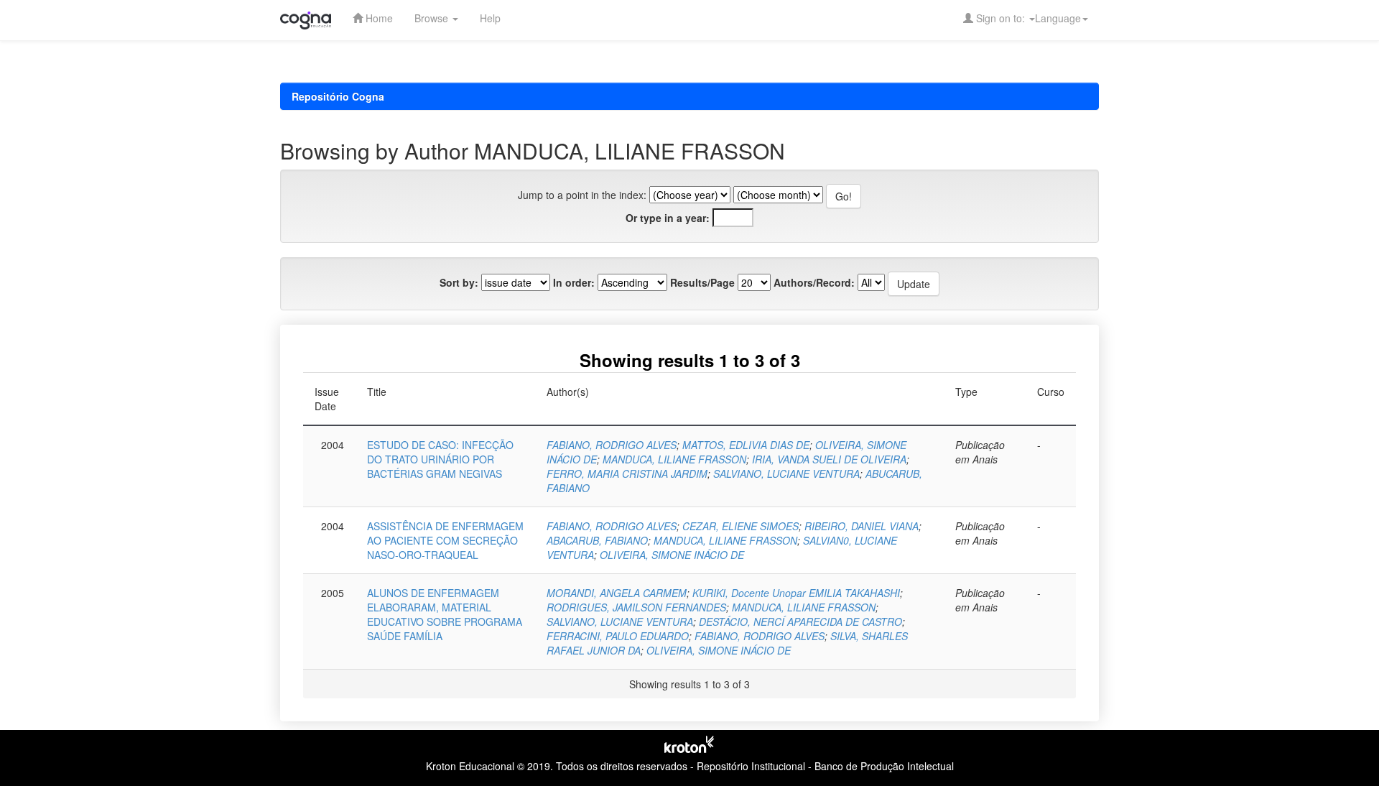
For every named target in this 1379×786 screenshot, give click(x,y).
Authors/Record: (814, 282)
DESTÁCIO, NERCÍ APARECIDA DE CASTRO (800, 621)
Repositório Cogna (338, 96)
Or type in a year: (668, 218)
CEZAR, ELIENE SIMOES (740, 526)
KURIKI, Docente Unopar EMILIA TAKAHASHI (796, 593)
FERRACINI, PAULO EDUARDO (618, 636)
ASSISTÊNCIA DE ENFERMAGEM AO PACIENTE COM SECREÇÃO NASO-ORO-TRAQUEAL (445, 540)
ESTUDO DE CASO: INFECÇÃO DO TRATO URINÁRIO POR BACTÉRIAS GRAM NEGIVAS (440, 459)
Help (490, 18)
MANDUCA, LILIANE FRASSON (674, 459)
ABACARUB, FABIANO (597, 540)
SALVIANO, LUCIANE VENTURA (786, 473)
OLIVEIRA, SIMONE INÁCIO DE (672, 554)
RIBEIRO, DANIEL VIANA (861, 526)
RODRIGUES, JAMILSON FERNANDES (636, 607)
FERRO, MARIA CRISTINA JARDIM (627, 473)
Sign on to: (1000, 18)
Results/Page (702, 282)
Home (378, 18)
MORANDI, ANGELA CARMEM (617, 593)
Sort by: (459, 282)
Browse (432, 18)
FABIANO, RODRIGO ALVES (612, 445)
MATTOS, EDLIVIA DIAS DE (745, 445)
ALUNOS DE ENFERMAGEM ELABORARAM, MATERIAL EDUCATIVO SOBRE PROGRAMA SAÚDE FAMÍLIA (444, 614)
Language (1058, 18)
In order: (574, 282)
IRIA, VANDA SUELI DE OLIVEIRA (829, 459)
